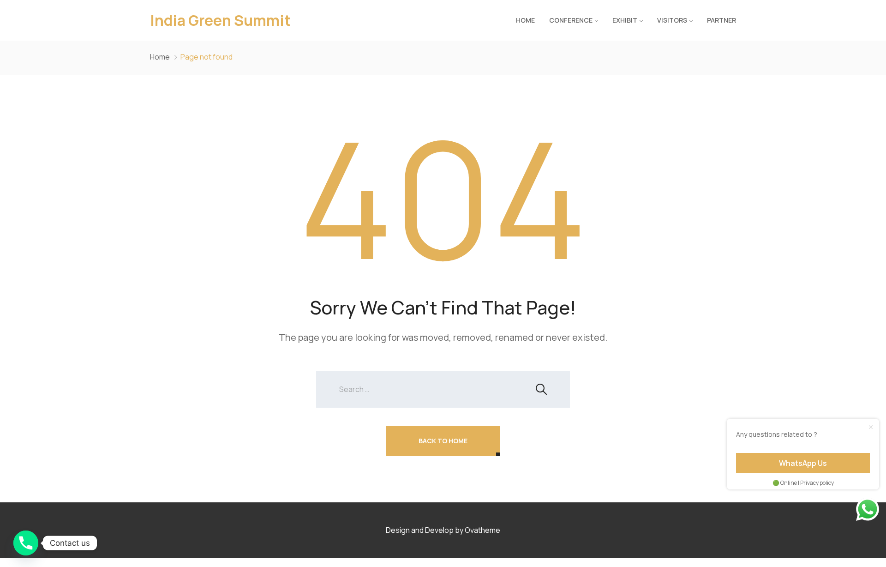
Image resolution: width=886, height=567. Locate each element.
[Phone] (25, 543)
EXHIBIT (624, 20)
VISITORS (672, 20)
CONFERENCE (571, 20)
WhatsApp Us (803, 463)
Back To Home (443, 440)
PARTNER (721, 20)
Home (525, 20)
